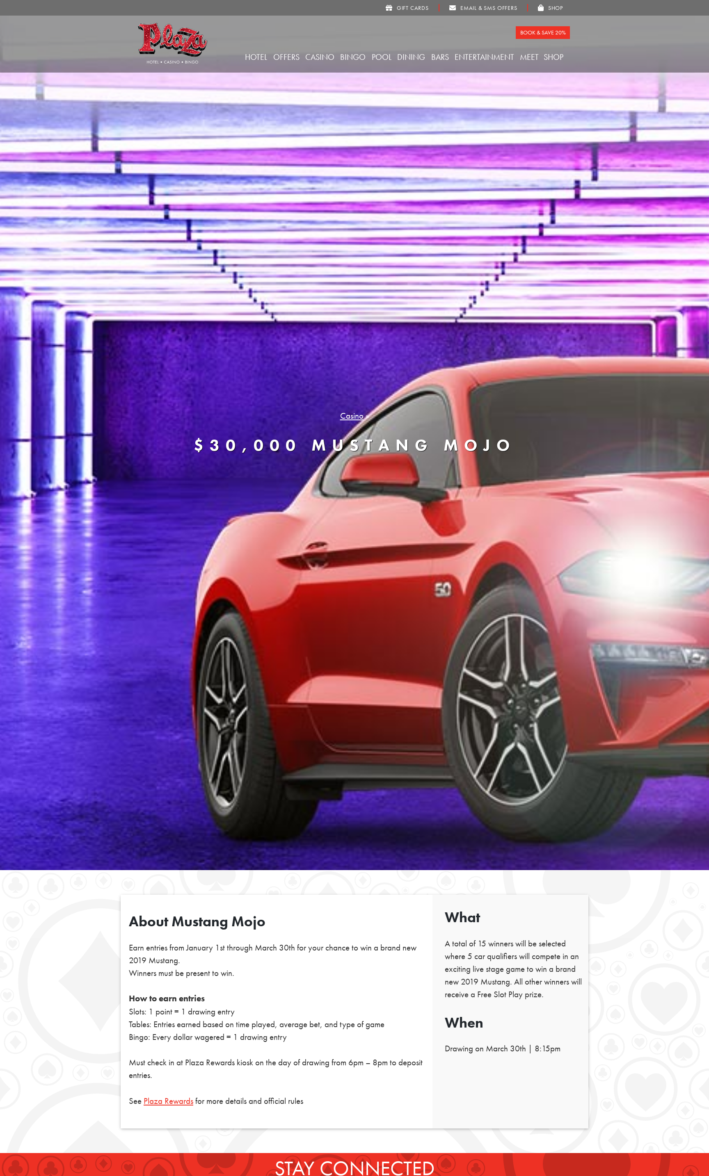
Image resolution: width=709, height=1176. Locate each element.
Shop (554, 57)
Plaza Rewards (168, 1101)
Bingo (354, 57)
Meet (530, 57)
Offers (287, 57)
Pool (382, 57)
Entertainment (485, 57)
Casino (320, 57)
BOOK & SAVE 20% (543, 32)
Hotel (257, 57)
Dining (412, 57)
